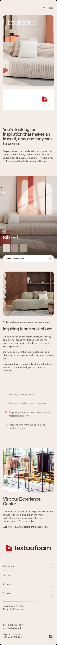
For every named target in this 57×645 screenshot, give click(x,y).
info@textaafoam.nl (12, 628)
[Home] (28, 553)
